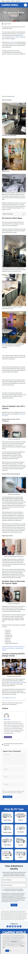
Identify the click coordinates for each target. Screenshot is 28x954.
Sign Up (14, 905)
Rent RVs (13, 1)
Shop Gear (8, 1)
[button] (15, 951)
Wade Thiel (7, 719)
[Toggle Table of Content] (23, 214)
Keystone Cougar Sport (15, 37)
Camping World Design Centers (16, 682)
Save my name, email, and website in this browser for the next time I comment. (13, 792)
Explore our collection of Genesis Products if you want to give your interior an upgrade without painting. (13, 648)
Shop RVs (3, 1)
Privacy (16, 901)
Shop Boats (18, 1)
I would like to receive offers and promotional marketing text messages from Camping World (13, 889)
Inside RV (15, 743)
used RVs (12, 42)
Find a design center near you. (9, 697)
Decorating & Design (8, 743)
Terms (12, 901)
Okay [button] (7, 950)
